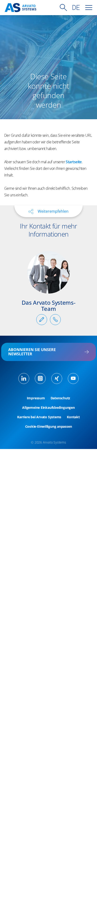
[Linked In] (23, 378)
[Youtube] (73, 378)
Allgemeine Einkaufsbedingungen (48, 407)
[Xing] (56, 378)
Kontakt (73, 417)
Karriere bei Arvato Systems (39, 417)
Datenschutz (60, 398)
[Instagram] (40, 378)
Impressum (36, 398)
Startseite (73, 161)
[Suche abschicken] (63, 7)
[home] (20, 7)
